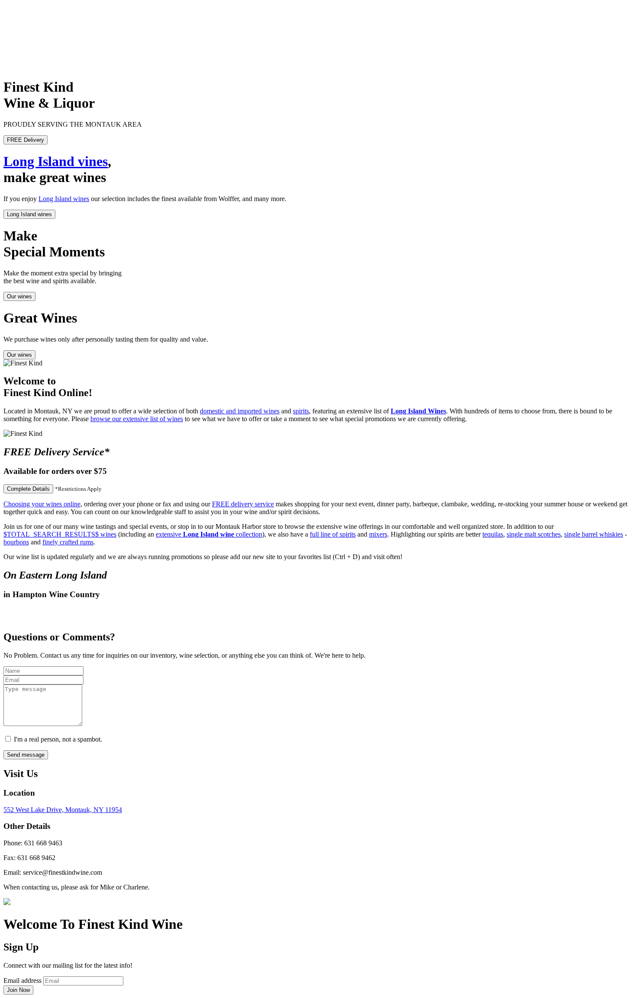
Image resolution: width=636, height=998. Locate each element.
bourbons (16, 542)
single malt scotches (534, 534)
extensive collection (209, 534)
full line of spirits (333, 534)
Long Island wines (64, 198)
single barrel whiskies (593, 534)
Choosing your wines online (41, 504)
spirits (301, 411)
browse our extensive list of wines (136, 418)
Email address (22, 980)
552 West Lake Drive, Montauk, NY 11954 (62, 809)
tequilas (492, 534)
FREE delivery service (243, 504)
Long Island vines (55, 161)
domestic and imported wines (239, 411)
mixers (378, 534)
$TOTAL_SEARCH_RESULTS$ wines (59, 534)
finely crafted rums (67, 542)
